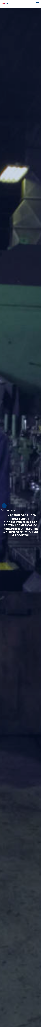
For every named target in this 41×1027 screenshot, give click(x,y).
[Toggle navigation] (37, 3)
